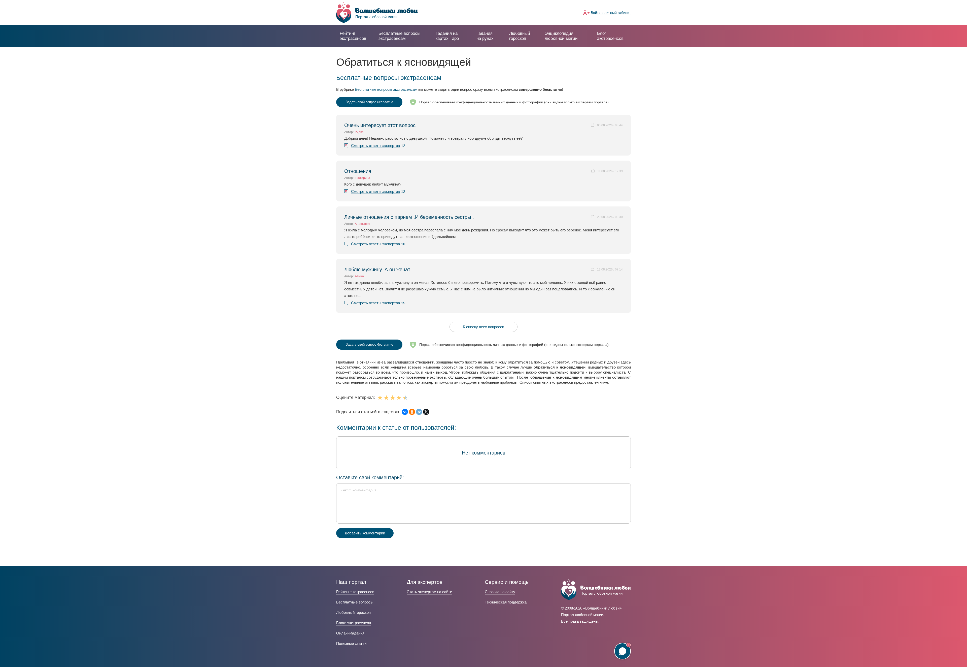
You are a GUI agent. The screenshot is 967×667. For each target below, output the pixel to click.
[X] (426, 412)
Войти (611, 13)
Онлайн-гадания (350, 633)
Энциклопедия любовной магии (561, 36)
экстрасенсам (399, 36)
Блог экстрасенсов (610, 36)
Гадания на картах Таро (447, 36)
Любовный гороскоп (519, 36)
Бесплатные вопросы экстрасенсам (386, 89)
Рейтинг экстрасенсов (353, 36)
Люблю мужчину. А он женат (377, 269)
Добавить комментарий (365, 533)
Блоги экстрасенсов (353, 623)
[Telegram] (419, 412)
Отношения (357, 171)
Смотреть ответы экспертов (375, 146)
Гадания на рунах (485, 36)
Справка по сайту (500, 592)
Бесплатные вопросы (354, 602)
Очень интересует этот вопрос (380, 125)
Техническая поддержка (506, 602)
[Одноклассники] (412, 412)
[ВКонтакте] (405, 412)
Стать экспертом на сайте (429, 592)
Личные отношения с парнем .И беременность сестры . (409, 217)
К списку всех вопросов (483, 327)
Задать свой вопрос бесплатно (369, 102)
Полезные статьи (351, 643)
